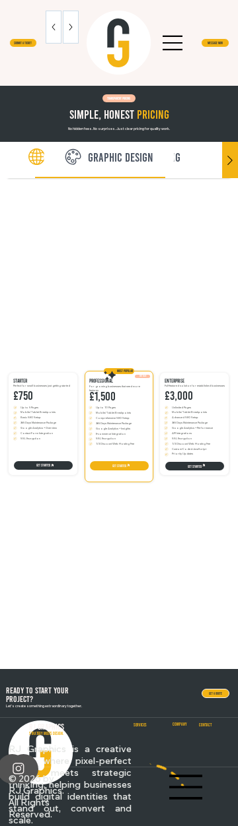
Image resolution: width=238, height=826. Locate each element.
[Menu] (173, 42)
